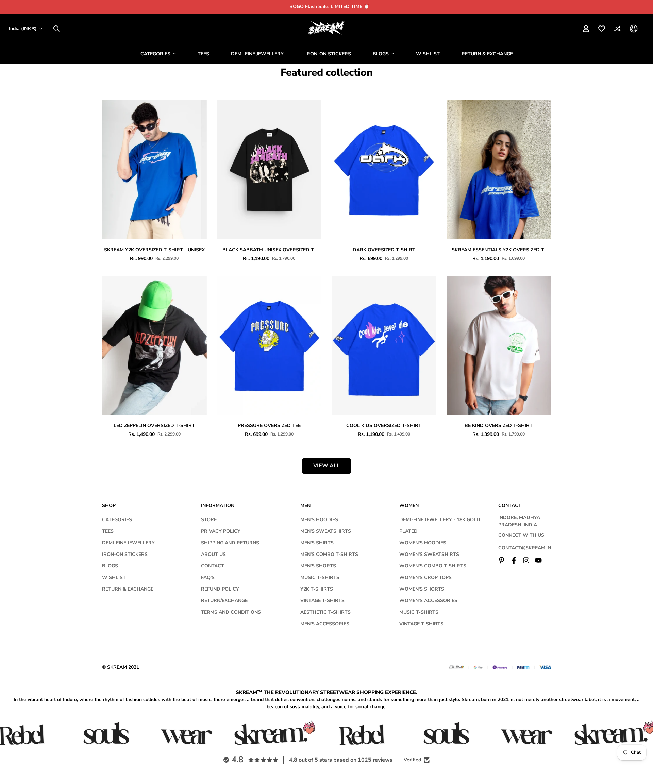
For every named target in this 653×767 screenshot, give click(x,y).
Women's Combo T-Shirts (432, 566)
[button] (633, 28)
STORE (209, 519)
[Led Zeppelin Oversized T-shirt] (154, 345)
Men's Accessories (324, 623)
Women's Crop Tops (425, 577)
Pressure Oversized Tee (269, 425)
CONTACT (212, 566)
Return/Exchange (224, 600)
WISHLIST (428, 54)
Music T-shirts (319, 577)
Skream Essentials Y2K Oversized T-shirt (499, 249)
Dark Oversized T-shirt (384, 249)
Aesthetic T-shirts (325, 612)
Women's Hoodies (422, 543)
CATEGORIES (155, 54)
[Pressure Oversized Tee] (269, 345)
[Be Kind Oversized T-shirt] (499, 345)
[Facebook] (513, 560)
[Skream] (327, 29)
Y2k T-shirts (316, 589)
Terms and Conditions (231, 612)
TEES (203, 54)
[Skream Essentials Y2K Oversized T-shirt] (499, 169)
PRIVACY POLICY (220, 531)
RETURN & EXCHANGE (487, 54)
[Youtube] (538, 560)
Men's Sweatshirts (325, 531)
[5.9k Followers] (526, 560)
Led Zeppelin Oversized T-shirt (154, 425)
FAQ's (208, 577)
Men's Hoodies (319, 519)
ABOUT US (213, 554)
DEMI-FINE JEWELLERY (257, 54)
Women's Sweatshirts (429, 554)
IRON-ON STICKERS (328, 54)
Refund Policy (220, 589)
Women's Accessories (428, 600)
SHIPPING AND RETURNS (230, 543)
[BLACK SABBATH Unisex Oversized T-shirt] (269, 169)
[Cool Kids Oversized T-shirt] (384, 345)
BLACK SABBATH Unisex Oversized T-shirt (269, 249)
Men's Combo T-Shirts (329, 554)
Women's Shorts (421, 589)
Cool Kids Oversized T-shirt (383, 425)
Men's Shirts (317, 543)
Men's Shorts (318, 566)
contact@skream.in (524, 548)
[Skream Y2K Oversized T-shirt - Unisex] (154, 169)
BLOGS (381, 54)
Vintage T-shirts (322, 600)
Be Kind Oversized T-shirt (499, 425)
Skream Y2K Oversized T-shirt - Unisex (154, 249)
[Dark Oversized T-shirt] (384, 169)
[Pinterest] (501, 560)
